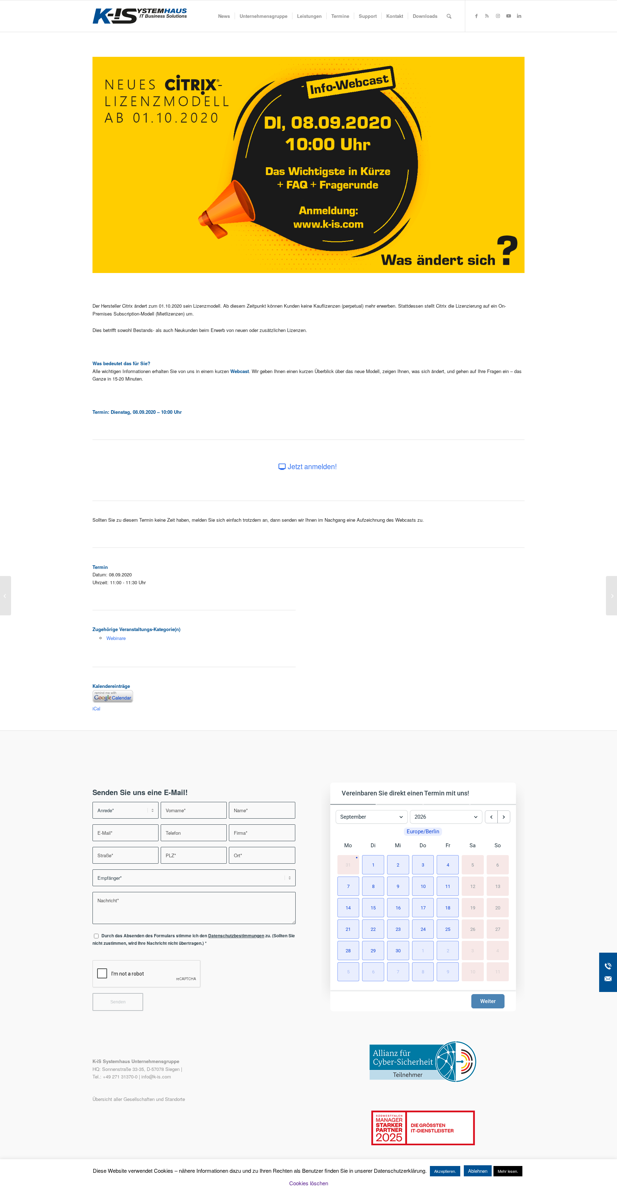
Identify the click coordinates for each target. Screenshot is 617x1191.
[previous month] (491, 816)
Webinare (116, 638)
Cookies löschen (308, 1183)
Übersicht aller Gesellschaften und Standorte (138, 1099)
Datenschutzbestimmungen (236, 936)
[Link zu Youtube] (508, 15)
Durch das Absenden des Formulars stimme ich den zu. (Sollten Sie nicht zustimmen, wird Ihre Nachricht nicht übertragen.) (193, 939)
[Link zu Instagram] (497, 15)
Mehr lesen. (508, 1171)
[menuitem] (224, 16)
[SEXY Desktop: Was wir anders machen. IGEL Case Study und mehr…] (5, 595)
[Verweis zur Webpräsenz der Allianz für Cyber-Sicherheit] (423, 1080)
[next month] (503, 816)
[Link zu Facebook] (476, 15)
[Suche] (449, 16)
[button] (373, 864)
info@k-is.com (156, 1076)
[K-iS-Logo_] (139, 16)
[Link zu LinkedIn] (519, 15)
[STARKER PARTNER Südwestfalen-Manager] (423, 1143)
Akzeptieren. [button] (445, 1171)
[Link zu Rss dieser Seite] (487, 15)
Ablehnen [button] (477, 1170)
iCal (96, 708)
